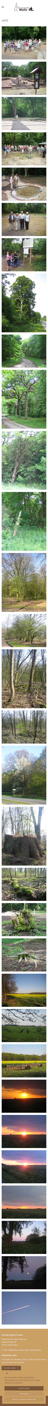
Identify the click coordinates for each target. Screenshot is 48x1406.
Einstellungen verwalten (24, 1399)
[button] (3, 7)
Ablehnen (24, 1394)
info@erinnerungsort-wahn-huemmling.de (24, 1350)
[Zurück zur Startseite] (24, 7)
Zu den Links (10, 1368)
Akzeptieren (24, 1388)
